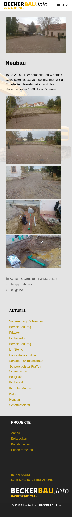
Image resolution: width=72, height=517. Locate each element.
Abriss (14, 279)
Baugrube (16, 290)
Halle (12, 394)
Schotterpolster (19, 405)
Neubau (14, 399)
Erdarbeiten (28, 279)
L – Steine (16, 349)
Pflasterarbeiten (22, 450)
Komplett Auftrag (20, 388)
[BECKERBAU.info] (25, 5)
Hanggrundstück (21, 284)
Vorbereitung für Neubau (26, 321)
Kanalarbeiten (47, 279)
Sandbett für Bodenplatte (26, 361)
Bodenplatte (17, 338)
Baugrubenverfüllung (23, 355)
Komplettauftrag (20, 327)
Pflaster (14, 332)
